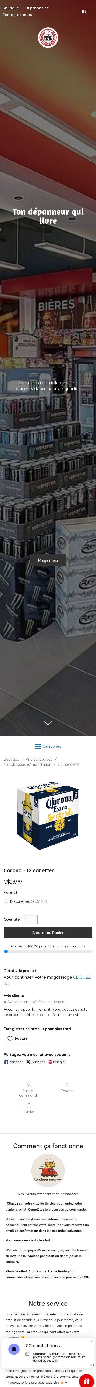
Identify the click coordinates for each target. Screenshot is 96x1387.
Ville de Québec (39, 759)
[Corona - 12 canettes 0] (48, 816)
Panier (29, 1111)
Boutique (11, 759)
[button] (19, 1038)
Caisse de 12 (68, 764)
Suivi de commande (29, 1093)
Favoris (67, 1090)
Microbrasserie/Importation (27, 764)
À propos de (38, 8)
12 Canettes (28, 901)
